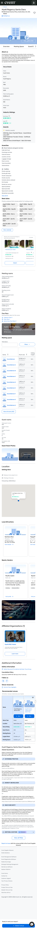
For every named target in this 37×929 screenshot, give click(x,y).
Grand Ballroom (11, 359)
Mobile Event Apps (6, 861)
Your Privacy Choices (6, 881)
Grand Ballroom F (11, 393)
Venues (5, 6)
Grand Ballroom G (11, 399)
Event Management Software (8, 856)
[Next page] (31, 252)
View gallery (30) (28, 41)
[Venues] (34, 3)
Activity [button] (33, 588)
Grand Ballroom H (11, 405)
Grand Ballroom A (11, 365)
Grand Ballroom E (11, 388)
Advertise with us (5, 892)
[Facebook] (6, 680)
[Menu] (2, 2)
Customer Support (6, 878)
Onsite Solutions (5, 852)
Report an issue (6, 843)
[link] (15, 569)
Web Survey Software (6, 867)
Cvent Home (4, 873)
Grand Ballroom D (11, 382)
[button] (16, 344)
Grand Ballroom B (11, 370)
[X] (3, 680)
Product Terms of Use (6, 887)
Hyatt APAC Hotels (10, 644)
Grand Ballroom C (11, 376)
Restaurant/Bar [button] (15, 588)
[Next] (35, 46)
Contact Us (4, 876)
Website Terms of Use (6, 890)
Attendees (5, 342)
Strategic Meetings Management (9, 864)
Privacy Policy (5, 885)
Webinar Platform (5, 869)
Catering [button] (8, 588)
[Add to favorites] (34, 13)
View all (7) (5, 196)
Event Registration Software (8, 859)
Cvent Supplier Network (7, 850)
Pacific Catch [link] (9, 576)
